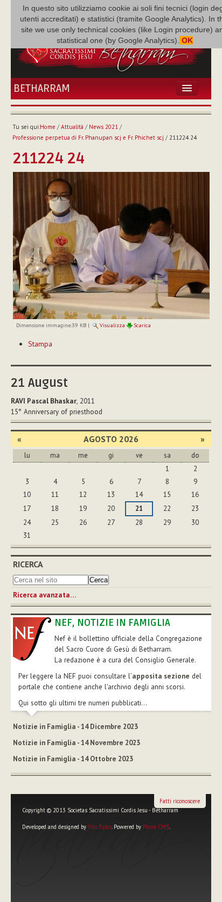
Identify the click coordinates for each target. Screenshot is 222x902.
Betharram (41, 88)
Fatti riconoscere (179, 801)
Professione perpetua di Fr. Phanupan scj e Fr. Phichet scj (88, 137)
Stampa (40, 344)
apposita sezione (161, 676)
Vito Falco (100, 827)
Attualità (72, 127)
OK (186, 40)
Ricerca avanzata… (44, 595)
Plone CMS (156, 827)
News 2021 (103, 127)
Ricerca (28, 564)
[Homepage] (111, 50)
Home (48, 127)
